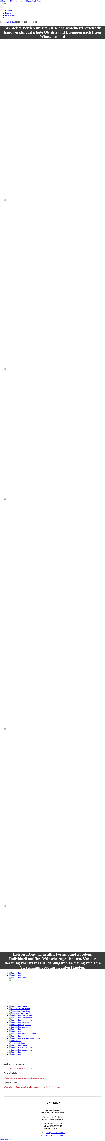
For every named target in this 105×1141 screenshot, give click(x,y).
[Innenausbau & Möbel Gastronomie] (24, 1038)
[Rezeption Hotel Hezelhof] (20, 1013)
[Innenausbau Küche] (18, 1006)
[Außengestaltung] (17, 1043)
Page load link (6, 1140)
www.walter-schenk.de (55, 1135)
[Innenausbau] (15, 973)
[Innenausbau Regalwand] (20, 1022)
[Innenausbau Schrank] (18, 978)
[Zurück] (5, 1059)
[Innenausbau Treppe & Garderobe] (24, 1034)
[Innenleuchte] (15, 1041)
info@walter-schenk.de (55, 1133)
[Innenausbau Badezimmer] (29, 1004)
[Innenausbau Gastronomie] (20, 1015)
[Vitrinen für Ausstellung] (19, 1008)
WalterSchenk (10, 22)
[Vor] (7, 1059)
